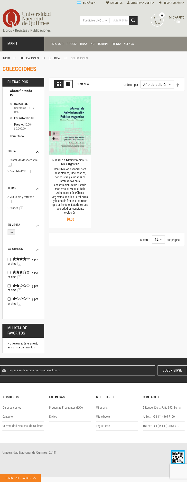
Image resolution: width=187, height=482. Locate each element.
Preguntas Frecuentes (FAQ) (66, 407)
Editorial (55, 58)
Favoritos (116, 2)
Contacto (7, 416)
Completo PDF (20, 171)
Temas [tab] (12, 188)
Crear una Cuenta (142, 2)
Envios (53, 416)
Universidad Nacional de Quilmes (22, 426)
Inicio (6, 58)
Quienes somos (11, 407)
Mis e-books (103, 416)
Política (17, 208)
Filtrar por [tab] (17, 82)
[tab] (23, 110)
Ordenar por (130, 85)
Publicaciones (29, 58)
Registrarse (103, 426)
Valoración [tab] (15, 249)
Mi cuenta (102, 407)
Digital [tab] (12, 151)
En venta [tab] (14, 224)
